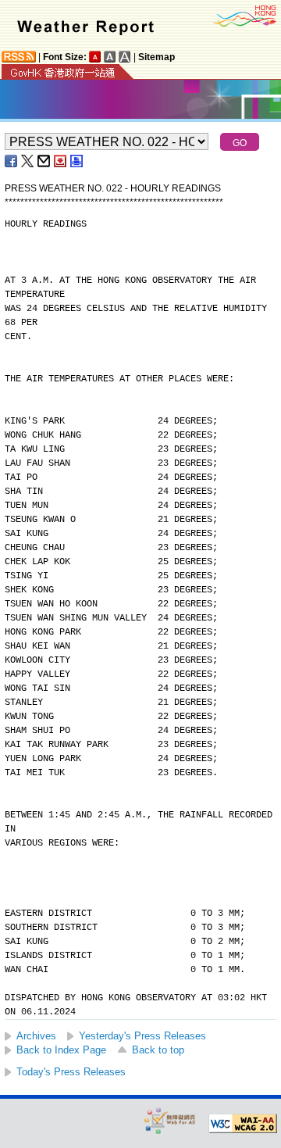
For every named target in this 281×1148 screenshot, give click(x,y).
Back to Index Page (61, 1050)
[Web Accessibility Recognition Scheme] (170, 1120)
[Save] (61, 161)
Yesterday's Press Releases (142, 1036)
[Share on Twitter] (28, 161)
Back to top (158, 1050)
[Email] (44, 161)
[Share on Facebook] (12, 161)
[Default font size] (95, 57)
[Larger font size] (110, 57)
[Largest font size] (125, 57)
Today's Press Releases (71, 1072)
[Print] (77, 161)
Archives (36, 1036)
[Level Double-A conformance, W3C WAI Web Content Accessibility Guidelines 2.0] (242, 1124)
